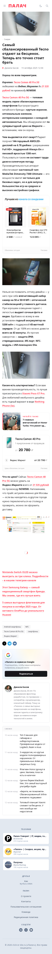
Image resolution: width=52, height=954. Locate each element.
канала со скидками (30, 199)
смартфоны (33, 631)
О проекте (26, 896)
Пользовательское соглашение (26, 906)
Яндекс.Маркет (10, 636)
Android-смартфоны (12, 627)
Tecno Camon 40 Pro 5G (13, 631)
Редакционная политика (26, 917)
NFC (27, 627)
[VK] (15, 643)
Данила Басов (11, 68)
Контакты (26, 901)
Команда (26, 912)
